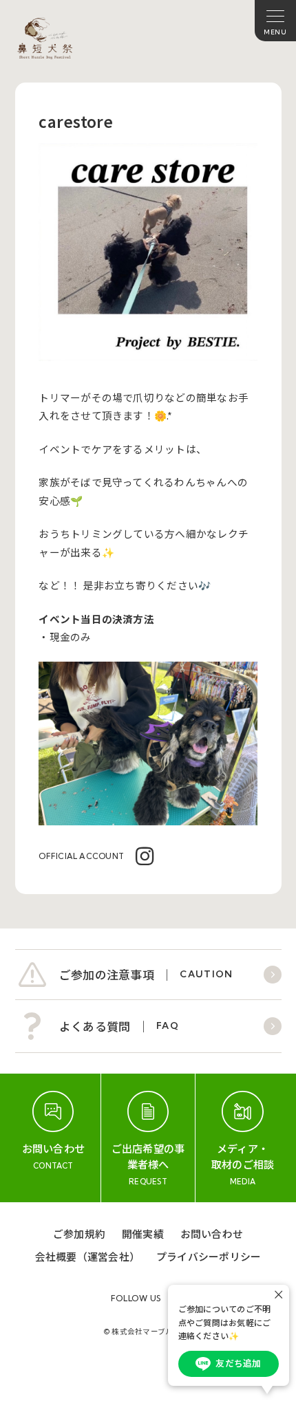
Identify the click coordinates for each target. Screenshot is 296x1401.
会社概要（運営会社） (87, 1256)
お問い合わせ (211, 1233)
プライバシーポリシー (208, 1256)
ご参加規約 (79, 1233)
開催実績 (143, 1233)
